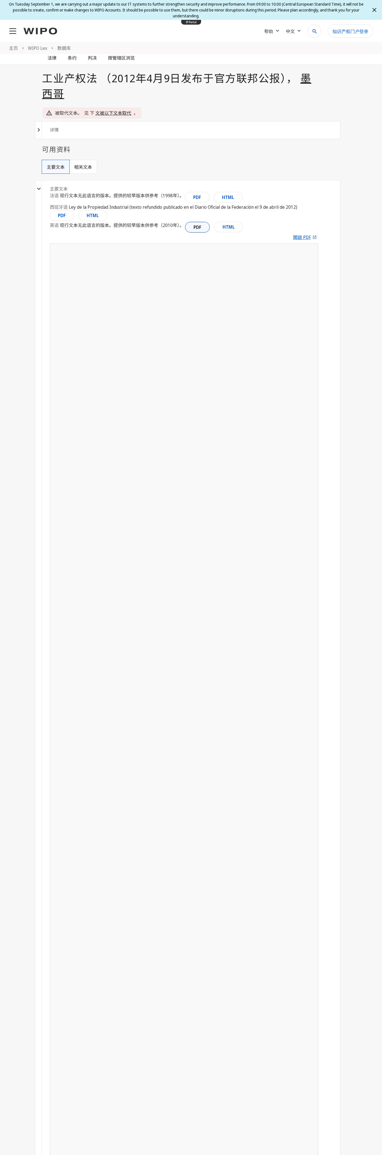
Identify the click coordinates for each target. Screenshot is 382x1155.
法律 (52, 58)
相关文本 (83, 167)
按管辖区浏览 (121, 58)
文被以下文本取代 (113, 113)
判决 (92, 58)
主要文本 (56, 167)
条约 (72, 58)
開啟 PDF (302, 237)
